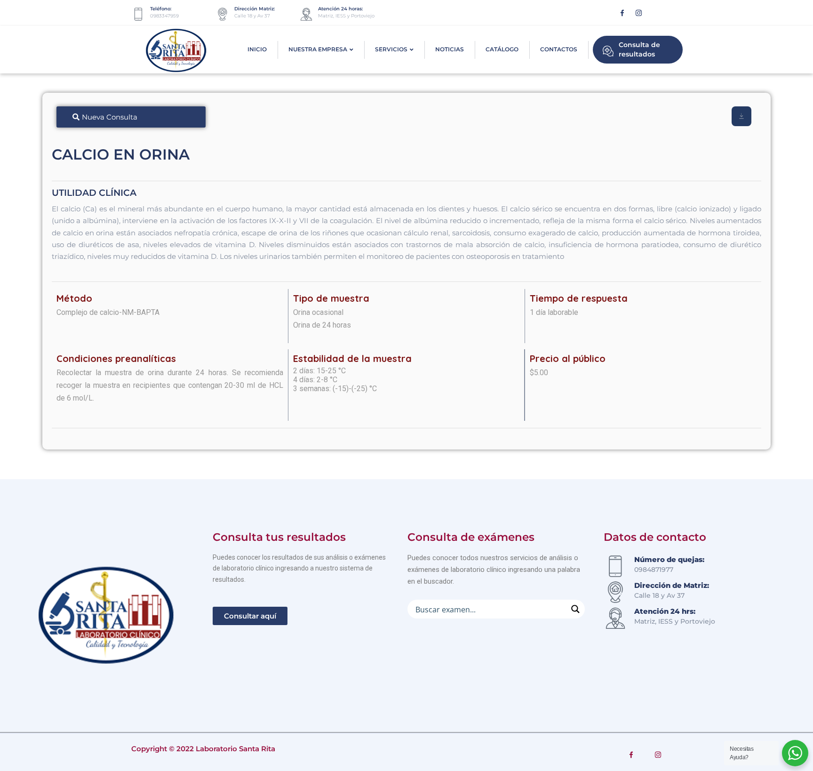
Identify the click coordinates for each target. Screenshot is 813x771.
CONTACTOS (558, 49)
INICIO (257, 49)
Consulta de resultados (639, 49)
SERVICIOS (391, 49)
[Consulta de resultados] (608, 50)
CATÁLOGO (502, 49)
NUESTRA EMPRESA (317, 49)
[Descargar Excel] (741, 116)
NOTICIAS (449, 49)
